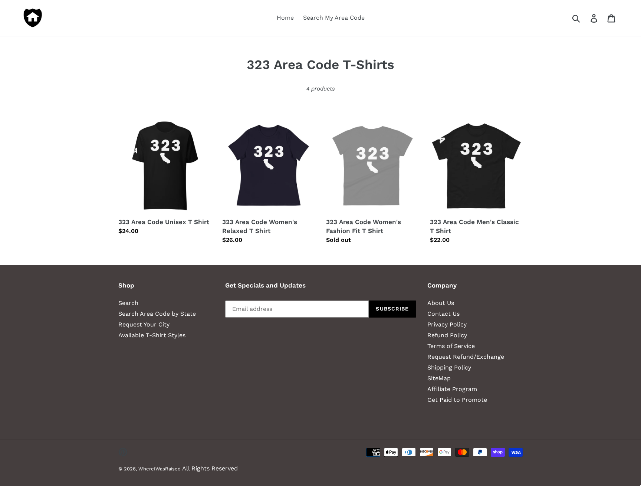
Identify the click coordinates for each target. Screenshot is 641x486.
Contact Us (443, 313)
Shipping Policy (449, 367)
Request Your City (144, 324)
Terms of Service (451, 345)
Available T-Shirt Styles (151, 335)
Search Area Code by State (157, 313)
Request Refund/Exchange (465, 356)
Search (128, 302)
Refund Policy (447, 335)
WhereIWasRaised (159, 469)
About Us (440, 302)
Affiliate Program (452, 389)
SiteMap (439, 378)
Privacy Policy (447, 324)
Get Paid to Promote (457, 399)
